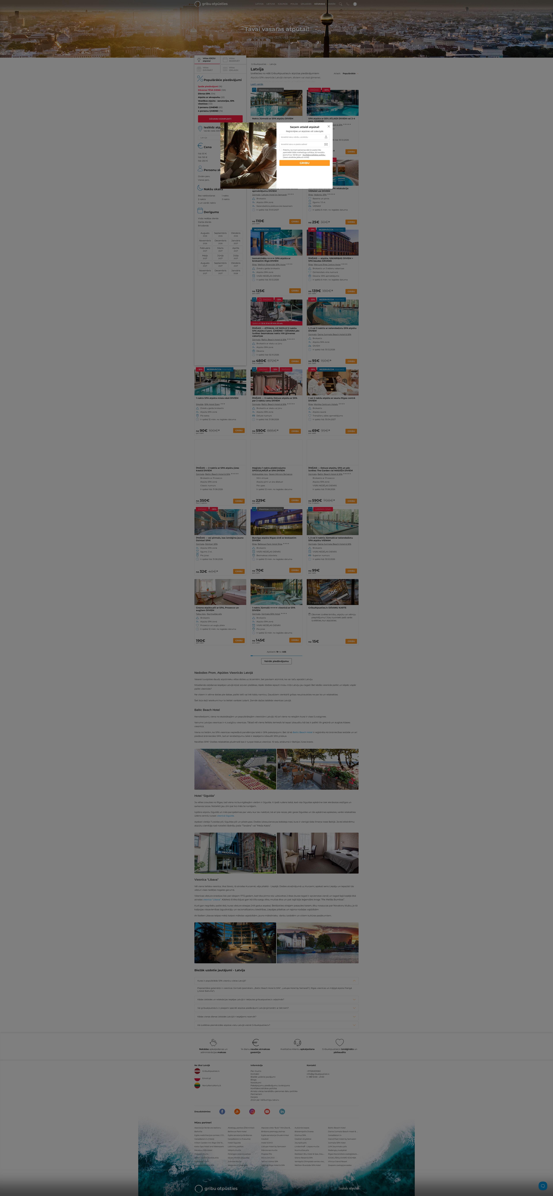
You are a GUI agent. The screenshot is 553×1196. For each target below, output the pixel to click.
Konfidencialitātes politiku (314, 155)
